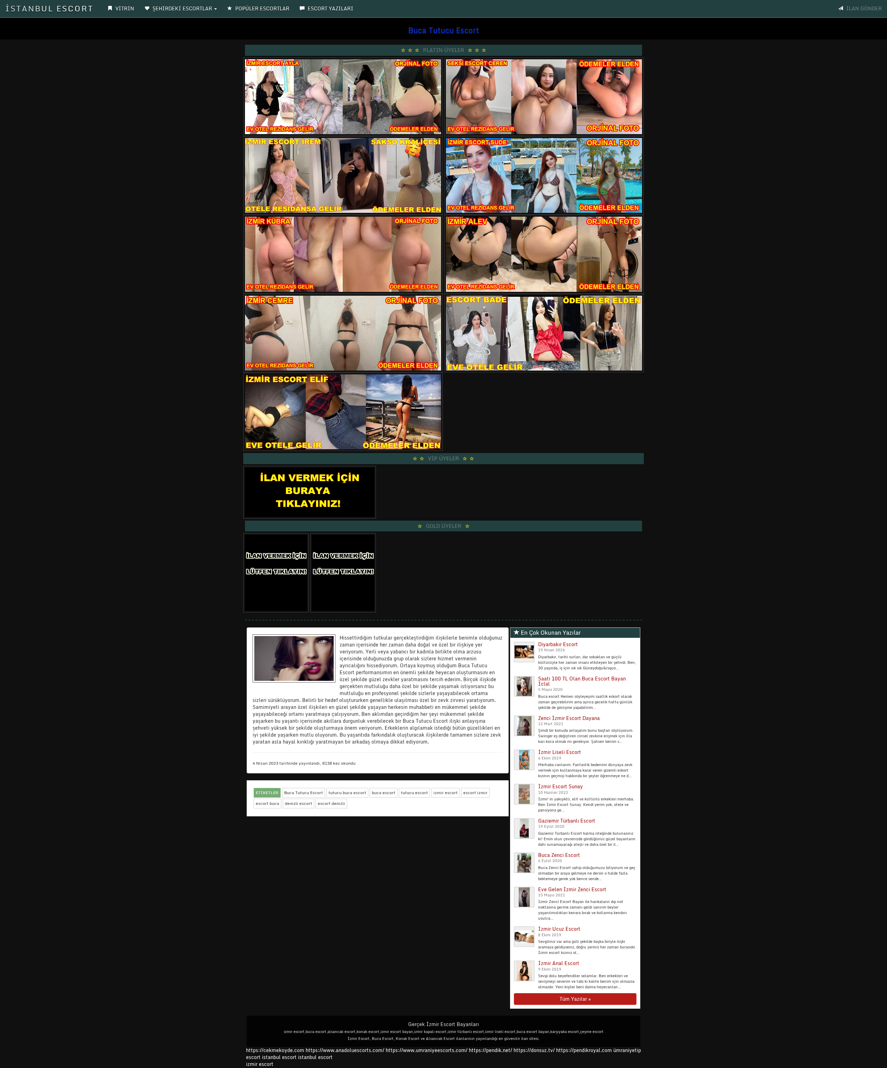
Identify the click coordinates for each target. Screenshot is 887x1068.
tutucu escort (414, 792)
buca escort (383, 792)
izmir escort (445, 792)
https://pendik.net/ (490, 1050)
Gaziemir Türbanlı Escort (566, 821)
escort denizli (331, 803)
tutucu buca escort (347, 792)
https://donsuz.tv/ (534, 1050)
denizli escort (298, 803)
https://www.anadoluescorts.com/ (345, 1050)
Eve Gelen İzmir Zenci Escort (572, 889)
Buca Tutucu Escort (303, 792)
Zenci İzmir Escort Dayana (569, 718)
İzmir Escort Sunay (560, 786)
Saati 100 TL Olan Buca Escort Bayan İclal (582, 681)
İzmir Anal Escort (558, 963)
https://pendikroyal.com (584, 1050)
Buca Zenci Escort (559, 855)
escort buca (267, 803)
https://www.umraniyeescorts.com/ (426, 1050)
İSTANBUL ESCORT (49, 8)
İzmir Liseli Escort (559, 752)
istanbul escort (279, 1057)
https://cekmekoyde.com (275, 1050)
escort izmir (475, 792)
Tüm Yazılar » (575, 999)
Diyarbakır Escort (558, 644)
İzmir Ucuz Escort (559, 929)
